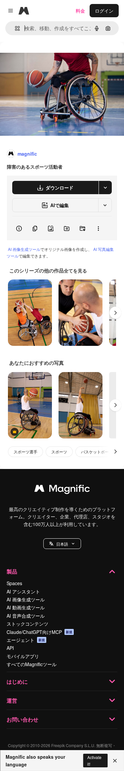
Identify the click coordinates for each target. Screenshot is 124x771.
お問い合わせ (22, 719)
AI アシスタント (23, 591)
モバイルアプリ (23, 656)
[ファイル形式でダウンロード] (105, 187)
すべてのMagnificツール (32, 664)
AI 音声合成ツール (26, 615)
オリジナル (45, 56)
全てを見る (75, 270)
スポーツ (59, 451)
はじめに (17, 681)
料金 (80, 10)
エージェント (26, 640)
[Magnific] (62, 490)
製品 (12, 571)
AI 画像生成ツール (24, 249)
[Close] (114, 761)
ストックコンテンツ (27, 623)
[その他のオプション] (98, 228)
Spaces (14, 583)
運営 (12, 700)
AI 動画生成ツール (26, 607)
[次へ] (115, 312)
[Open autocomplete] (15, 28)
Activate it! (94, 760)
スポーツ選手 (25, 451)
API (10, 648)
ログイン (104, 10)
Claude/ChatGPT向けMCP (39, 632)
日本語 (62, 544)
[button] (62, 543)
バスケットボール (97, 451)
